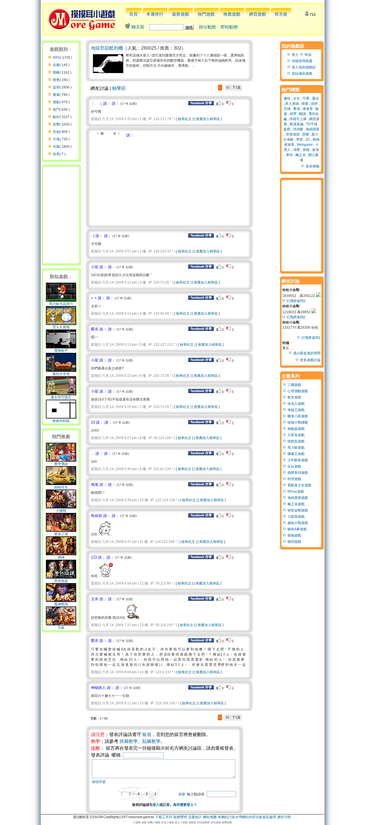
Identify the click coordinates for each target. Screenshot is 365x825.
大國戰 (61, 511)
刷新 (182, 794)
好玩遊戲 (216, 822)
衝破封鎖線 (61, 421)
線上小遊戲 (181, 822)
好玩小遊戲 (167, 822)
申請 (308, 55)
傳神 (61, 557)
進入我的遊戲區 (304, 67)
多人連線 (292, 104)
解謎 (302, 114)
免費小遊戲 (153, 822)
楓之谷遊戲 (296, 504)
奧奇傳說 (61, 464)
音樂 (56, 65)
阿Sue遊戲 (295, 492)
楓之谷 (300, 155)
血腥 (286, 129)
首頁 (133, 14)
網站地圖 (210, 817)
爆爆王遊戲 (296, 454)
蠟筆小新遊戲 (297, 416)
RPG (56, 58)
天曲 (61, 628)
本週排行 (154, 14)
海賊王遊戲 (296, 410)
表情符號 (99, 782)
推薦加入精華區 (208, 119)
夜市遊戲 (294, 397)
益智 (56, 87)
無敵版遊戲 (296, 429)
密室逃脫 (293, 134)
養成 (296, 109)
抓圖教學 (128, 741)
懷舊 (56, 80)
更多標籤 (312, 166)
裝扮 (314, 104)
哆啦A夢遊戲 (297, 529)
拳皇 (289, 155)
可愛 (306, 98)
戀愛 (305, 134)
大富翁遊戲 (296, 435)
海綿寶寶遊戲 (297, 498)
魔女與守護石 (61, 397)
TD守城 (311, 124)
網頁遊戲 (257, 14)
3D (307, 139)
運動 (56, 102)
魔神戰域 (61, 604)
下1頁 (236, 88)
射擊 (56, 124)
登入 (156, 805)
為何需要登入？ (185, 805)
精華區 (119, 88)
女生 (296, 98)
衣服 (56, 147)
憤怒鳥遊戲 (296, 441)
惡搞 (287, 109)
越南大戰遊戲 (297, 523)
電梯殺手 (61, 351)
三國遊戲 (294, 385)
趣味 (287, 98)
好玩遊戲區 (203, 822)
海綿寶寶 (312, 129)
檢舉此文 (185, 119)
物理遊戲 (294, 542)
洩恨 (296, 150)
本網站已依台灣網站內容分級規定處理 (247, 817)
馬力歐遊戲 (296, 448)
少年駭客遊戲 (297, 460)
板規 (146, 734)
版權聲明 (180, 817)
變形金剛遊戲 (297, 510)
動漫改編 (296, 124)
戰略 (56, 72)
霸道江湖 (61, 534)
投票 (56, 154)
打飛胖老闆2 (296, 301)
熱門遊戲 (206, 14)
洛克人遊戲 (296, 404)
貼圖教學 (151, 741)
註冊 (166, 805)
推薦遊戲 (231, 14)
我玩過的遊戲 (302, 74)
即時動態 (229, 27)
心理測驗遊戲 (297, 391)
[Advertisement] (139, 181)
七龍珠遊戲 (296, 517)
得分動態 (207, 27)
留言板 (281, 14)
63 (228, 88)
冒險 (306, 150)
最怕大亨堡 (61, 374)
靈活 (315, 98)
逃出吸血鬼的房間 (307, 353)
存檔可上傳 (298, 119)
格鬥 (56, 110)
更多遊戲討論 (310, 360)
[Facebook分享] (201, 104)
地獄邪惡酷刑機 (107, 48)
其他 (56, 132)
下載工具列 (163, 817)
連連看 (308, 109)
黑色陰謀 (61, 581)
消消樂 (298, 129)
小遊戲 (137, 822)
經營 (293, 114)
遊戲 (144, 822)
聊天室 (137, 27)
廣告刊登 (284, 817)
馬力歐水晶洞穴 (61, 304)
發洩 (315, 150)
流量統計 (195, 817)
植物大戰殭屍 (297, 422)
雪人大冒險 (61, 327)
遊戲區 (192, 822)
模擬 (304, 104)
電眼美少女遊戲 (299, 485)
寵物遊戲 (294, 535)
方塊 (56, 139)
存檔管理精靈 (302, 61)
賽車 (56, 95)
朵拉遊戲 (294, 466)
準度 (299, 139)
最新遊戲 (180, 14)
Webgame (305, 145)
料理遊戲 (294, 479)
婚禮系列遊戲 (297, 473)
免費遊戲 (227, 822)
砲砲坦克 (61, 487)
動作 (56, 117)
